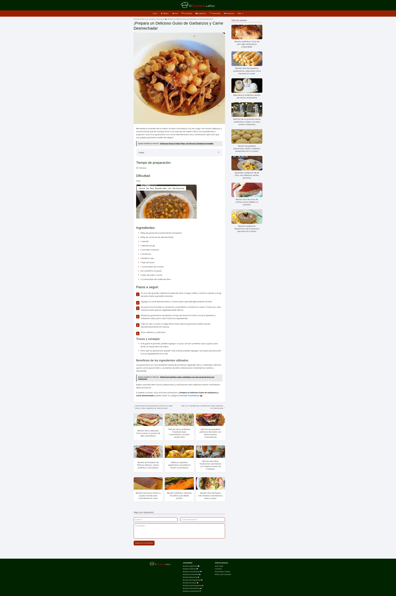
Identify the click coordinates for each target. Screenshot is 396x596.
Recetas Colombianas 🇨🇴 (192, 572)
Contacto (218, 569)
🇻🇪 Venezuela (214, 13)
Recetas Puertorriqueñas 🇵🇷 (193, 586)
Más (239, 13)
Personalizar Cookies (222, 572)
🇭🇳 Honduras (229, 13)
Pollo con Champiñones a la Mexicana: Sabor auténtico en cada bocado (202, 407)
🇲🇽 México (165, 13)
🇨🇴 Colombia (187, 13)
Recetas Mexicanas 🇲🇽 (191, 577)
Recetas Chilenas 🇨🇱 (190, 569)
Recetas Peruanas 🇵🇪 (190, 583)
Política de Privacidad (223, 574)
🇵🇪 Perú (175, 13)
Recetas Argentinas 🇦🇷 (191, 566)
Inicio (155, 13)
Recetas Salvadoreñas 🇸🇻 (192, 588)
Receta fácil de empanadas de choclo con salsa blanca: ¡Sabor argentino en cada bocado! (154, 407)
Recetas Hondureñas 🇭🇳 (191, 574)
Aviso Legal (219, 566)
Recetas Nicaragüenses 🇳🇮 (193, 580)
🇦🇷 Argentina (201, 13)
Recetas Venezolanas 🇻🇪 (192, 591)
